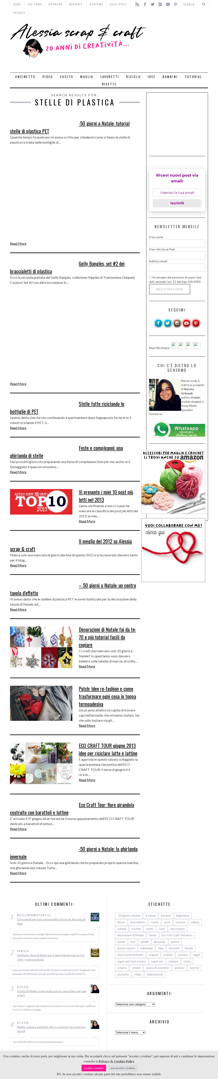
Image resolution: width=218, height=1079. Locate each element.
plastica (183, 954)
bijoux (121, 922)
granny (175, 941)
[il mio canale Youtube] (186, 327)
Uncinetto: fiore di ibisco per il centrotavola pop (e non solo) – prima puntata (51, 957)
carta (167, 922)
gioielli (145, 941)
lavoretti (109, 76)
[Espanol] (189, 348)
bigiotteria (182, 915)
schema (122, 967)
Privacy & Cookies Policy (117, 1061)
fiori (133, 941)
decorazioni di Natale (130, 935)
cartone (180, 922)
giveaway (160, 941)
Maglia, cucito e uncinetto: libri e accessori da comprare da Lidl (51, 1029)
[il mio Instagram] (177, 327)
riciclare (173, 961)
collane (121, 928)
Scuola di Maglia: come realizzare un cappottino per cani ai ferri (51, 993)
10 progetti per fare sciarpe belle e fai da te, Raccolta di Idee (51, 921)
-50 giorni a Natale (128, 915)
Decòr (152, 935)
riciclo (133, 76)
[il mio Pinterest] (196, 327)
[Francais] (197, 348)
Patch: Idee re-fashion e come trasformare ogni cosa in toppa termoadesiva (107, 696)
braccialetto (137, 922)
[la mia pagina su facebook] (158, 327)
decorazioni (177, 928)
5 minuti (151, 915)
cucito (66, 76)
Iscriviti (177, 203)
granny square (126, 948)
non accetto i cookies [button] (122, 1068)
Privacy (19, 12)
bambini (170, 76)
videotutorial (155, 974)
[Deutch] (182, 348)
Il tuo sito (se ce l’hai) (162, 249)
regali (196, 954)
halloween (146, 948)
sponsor (179, 967)
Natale (189, 948)
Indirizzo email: (158, 261)
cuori (162, 928)
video (47, 76)
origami (153, 954)
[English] (174, 348)
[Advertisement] (178, 44)
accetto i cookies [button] (93, 1068)
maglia (86, 76)
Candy (155, 922)
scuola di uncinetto (157, 967)
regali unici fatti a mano (131, 961)
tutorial (193, 76)
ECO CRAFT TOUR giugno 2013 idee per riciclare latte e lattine (108, 749)
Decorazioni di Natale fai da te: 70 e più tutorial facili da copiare (107, 636)
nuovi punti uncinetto (130, 954)
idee (152, 76)
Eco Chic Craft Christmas (177, 935)
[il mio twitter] (167, 327)
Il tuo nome (156, 237)
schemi (136, 967)
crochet (136, 928)
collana (195, 922)
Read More (18, 243)
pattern (168, 954)
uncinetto (25, 76)
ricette (109, 84)
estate (121, 941)
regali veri (157, 961)
